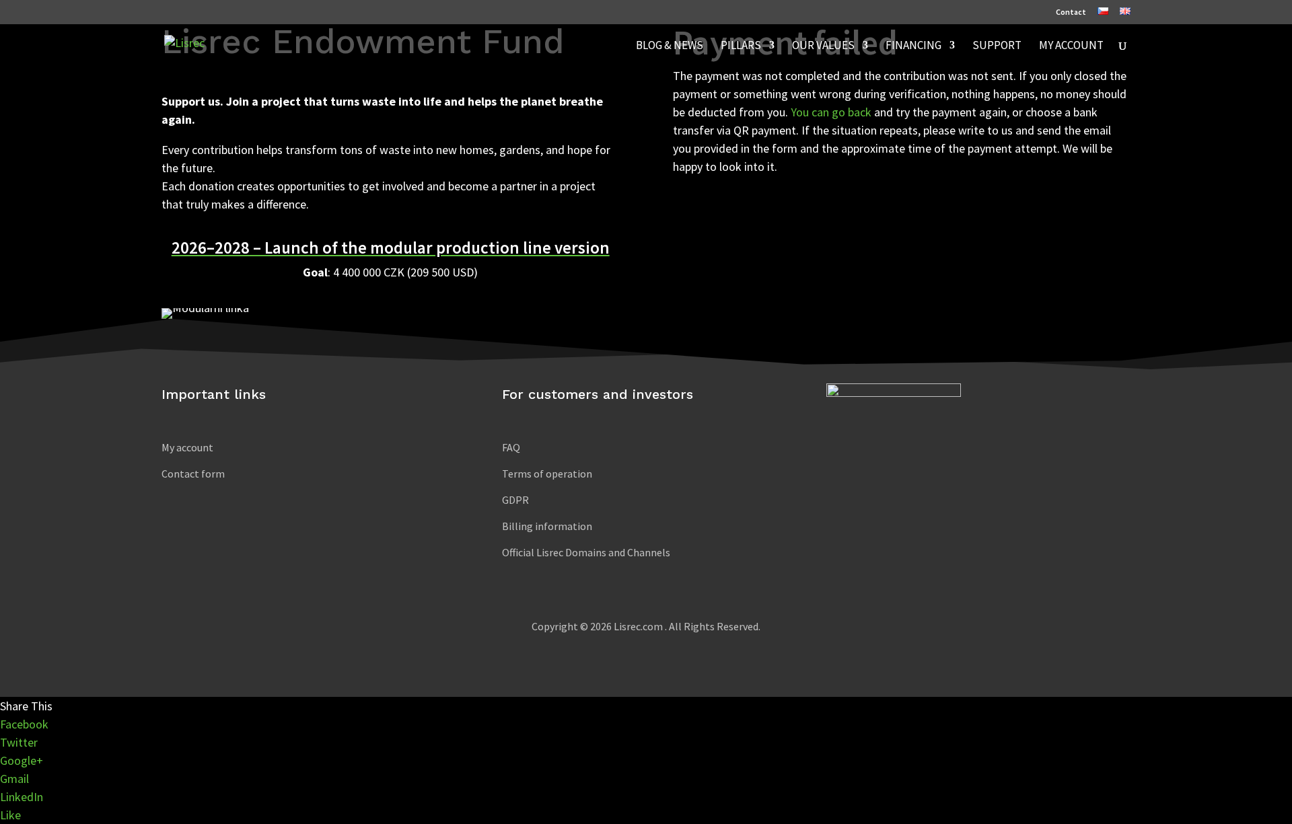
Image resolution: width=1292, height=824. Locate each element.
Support (996, 46)
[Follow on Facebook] (854, 473)
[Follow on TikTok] (881, 473)
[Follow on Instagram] (908, 473)
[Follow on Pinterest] (934, 473)
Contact (1071, 12)
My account (1071, 46)
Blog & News (669, 46)
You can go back (831, 112)
